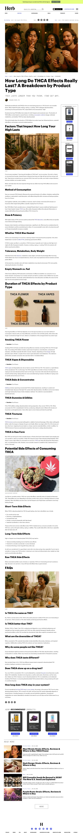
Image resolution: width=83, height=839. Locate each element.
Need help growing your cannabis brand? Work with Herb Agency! (36, 1)
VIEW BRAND (69, 158)
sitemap (75, 832)
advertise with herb (69, 9)
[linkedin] (47, 20)
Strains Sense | (27, 745)
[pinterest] (44, 20)
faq (19, 832)
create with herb (57, 832)
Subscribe (58, 9)
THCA (21, 209)
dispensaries (33, 832)
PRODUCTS (62, 13)
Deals (49, 13)
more (41, 806)
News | (24, 774)
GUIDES (76, 13)
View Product (69, 123)
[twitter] (41, 20)
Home (6, 76)
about (25, 832)
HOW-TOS (19, 13)
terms (14, 832)
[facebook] (38, 20)
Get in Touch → (55, 1)
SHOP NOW (69, 121)
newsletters (67, 832)
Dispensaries (34, 13)
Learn (10, 76)
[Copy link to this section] (57, 125)
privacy (7, 832)
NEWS (6, 13)
